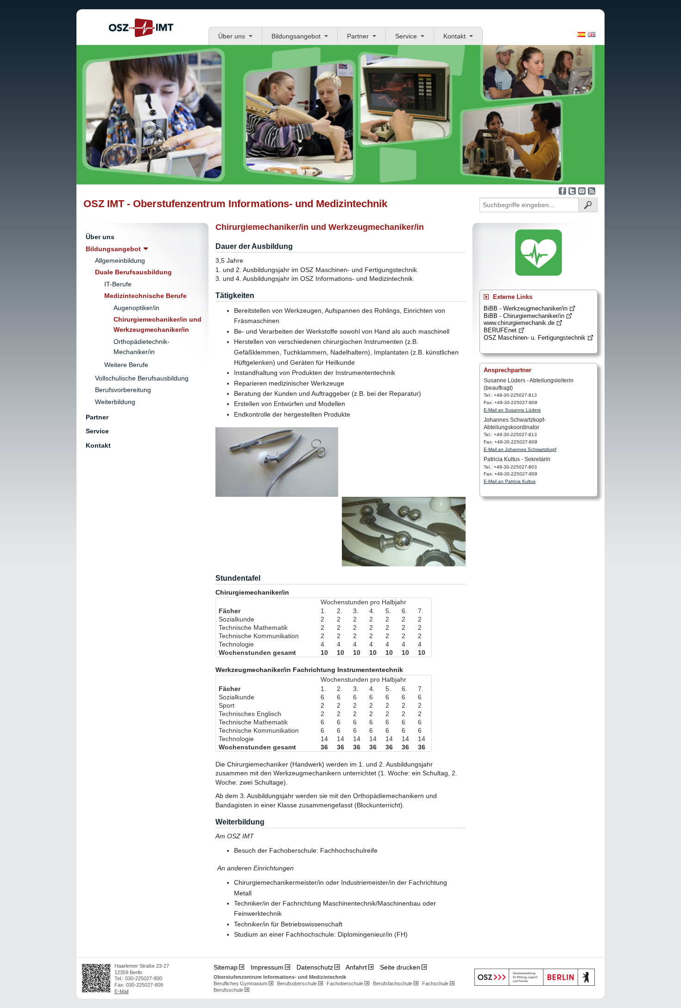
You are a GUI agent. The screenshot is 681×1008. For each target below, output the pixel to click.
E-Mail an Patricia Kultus (510, 481)
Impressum (267, 967)
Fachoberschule (345, 983)
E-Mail (121, 991)
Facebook (562, 191)
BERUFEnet (500, 330)
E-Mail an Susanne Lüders (512, 409)
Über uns (231, 36)
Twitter (572, 191)
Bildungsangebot (296, 36)
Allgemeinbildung (120, 260)
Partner (358, 36)
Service (406, 36)
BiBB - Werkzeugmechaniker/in (526, 308)
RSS (591, 191)
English (591, 34)
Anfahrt (356, 967)
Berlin (534, 977)
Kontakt (454, 36)
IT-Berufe (118, 284)
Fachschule (435, 983)
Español (581, 34)
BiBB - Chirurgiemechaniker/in (524, 315)
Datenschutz (314, 967)
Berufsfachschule (392, 983)
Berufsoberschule (297, 983)
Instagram (582, 191)
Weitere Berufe (126, 364)
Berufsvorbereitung (123, 389)
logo (141, 28)
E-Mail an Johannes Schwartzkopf (520, 449)
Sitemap (226, 967)
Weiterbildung (115, 402)
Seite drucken (400, 967)
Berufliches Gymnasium (240, 983)
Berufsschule (228, 990)
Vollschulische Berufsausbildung (142, 378)
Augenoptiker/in (136, 307)
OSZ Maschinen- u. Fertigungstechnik (535, 337)
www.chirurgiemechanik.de (519, 322)
